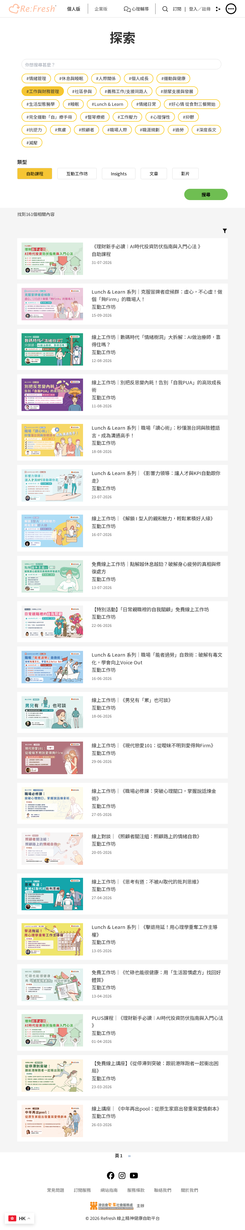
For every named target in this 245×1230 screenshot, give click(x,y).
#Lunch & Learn (107, 104)
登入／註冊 (200, 9)
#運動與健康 (173, 78)
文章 (154, 173)
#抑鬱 (188, 117)
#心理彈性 (160, 117)
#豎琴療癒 (95, 117)
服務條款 (136, 1190)
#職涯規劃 (150, 129)
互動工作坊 (77, 173)
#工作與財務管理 (42, 91)
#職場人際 (117, 129)
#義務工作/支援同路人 (126, 91)
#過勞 (178, 129)
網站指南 (109, 1190)
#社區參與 (82, 91)
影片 (185, 173)
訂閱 (177, 9)
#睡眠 (73, 104)
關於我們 (189, 1190)
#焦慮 (60, 129)
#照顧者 (86, 129)
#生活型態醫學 (40, 104)
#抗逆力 (34, 129)
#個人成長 (139, 78)
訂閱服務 (82, 1190)
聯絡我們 (162, 1190)
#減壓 (32, 142)
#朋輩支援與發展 (177, 91)
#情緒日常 (146, 104)
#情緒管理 (36, 78)
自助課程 (34, 173)
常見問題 (55, 1190)
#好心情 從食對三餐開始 (192, 104)
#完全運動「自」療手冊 (49, 117)
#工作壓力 (127, 117)
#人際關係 (106, 78)
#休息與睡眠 (71, 78)
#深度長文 (206, 129)
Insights (119, 173)
